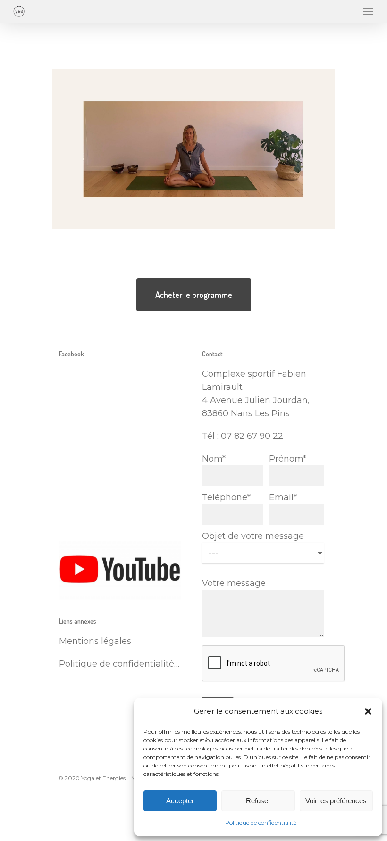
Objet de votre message (253, 536)
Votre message (234, 583)
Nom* (214, 458)
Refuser (258, 801)
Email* (283, 497)
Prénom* (287, 458)
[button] (368, 711)
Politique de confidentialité (260, 822)
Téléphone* (226, 497)
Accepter (180, 801)
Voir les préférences (336, 801)
